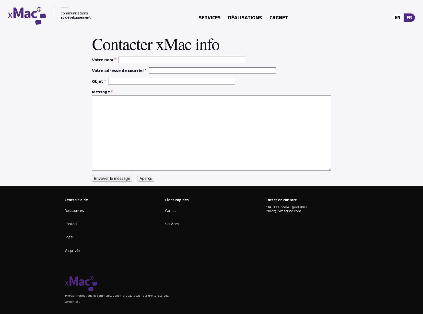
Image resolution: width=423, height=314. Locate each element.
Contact (71, 224)
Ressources (74, 210)
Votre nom (102, 59)
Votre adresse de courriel (118, 70)
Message (101, 91)
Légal (69, 237)
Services (210, 17)
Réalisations (245, 17)
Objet (97, 81)
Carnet (279, 17)
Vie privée (72, 250)
